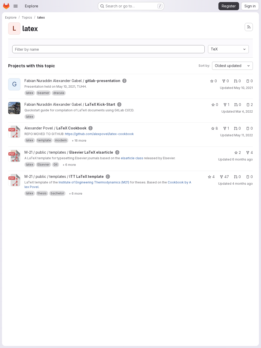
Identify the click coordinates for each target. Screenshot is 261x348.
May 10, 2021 (243, 88)
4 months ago (242, 183)
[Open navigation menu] (15, 6)
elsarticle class (132, 158)
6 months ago (242, 159)
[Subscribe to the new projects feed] (249, 27)
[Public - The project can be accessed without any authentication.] (124, 81)
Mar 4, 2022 (244, 111)
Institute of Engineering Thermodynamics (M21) (94, 182)
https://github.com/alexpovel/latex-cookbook (99, 134)
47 (226, 177)
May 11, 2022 (243, 135)
